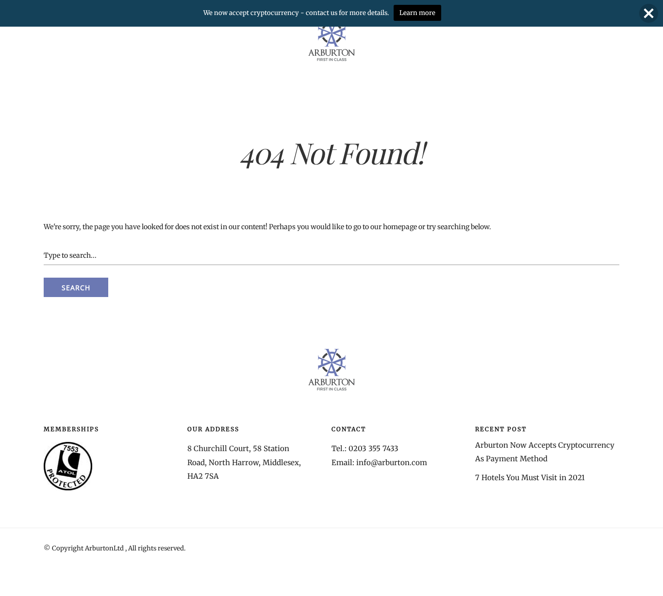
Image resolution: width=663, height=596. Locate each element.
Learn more (417, 13)
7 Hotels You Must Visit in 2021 (530, 477)
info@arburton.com (391, 462)
